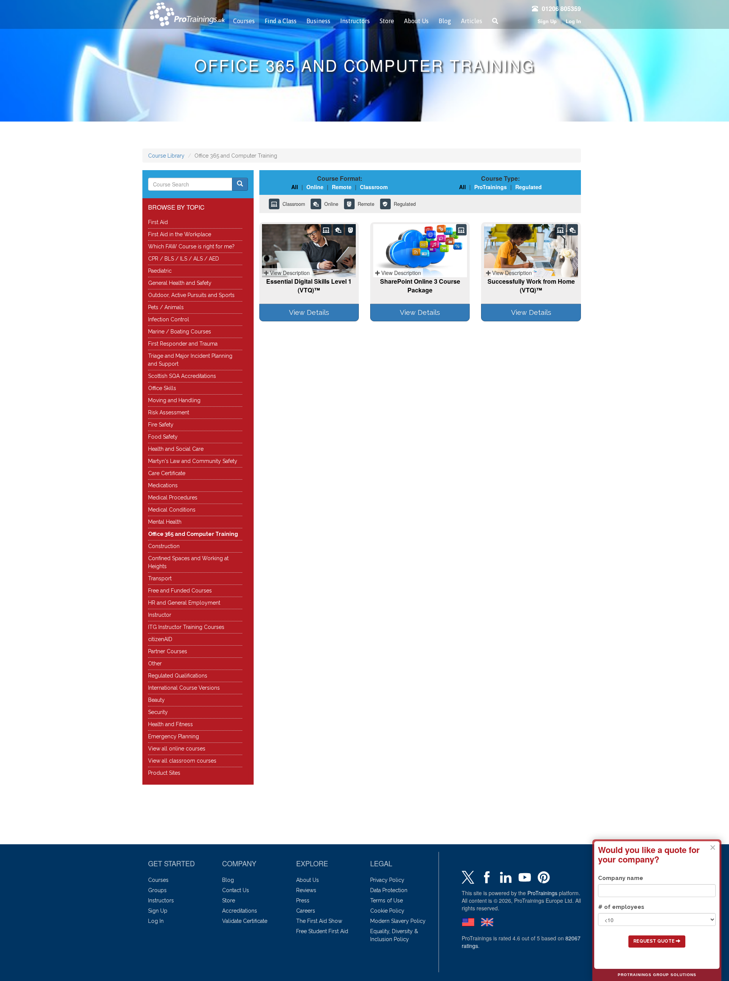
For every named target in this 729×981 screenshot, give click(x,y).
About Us (416, 20)
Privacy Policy (387, 880)
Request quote (654, 941)
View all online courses (176, 749)
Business (318, 20)
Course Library (166, 156)
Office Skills (162, 388)
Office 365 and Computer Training (193, 534)
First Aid (158, 222)
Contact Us (235, 890)
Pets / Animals (166, 307)
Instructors (355, 20)
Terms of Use (386, 900)
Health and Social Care (176, 449)
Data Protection (388, 890)
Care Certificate (166, 473)
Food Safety (163, 437)
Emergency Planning (173, 736)
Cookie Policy (387, 911)
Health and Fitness (170, 724)
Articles (471, 20)
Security (158, 712)
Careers (305, 911)
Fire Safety (161, 425)
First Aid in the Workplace (179, 234)
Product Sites (164, 773)
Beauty (156, 700)
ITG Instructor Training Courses (186, 627)
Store (387, 20)
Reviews (306, 890)
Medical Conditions (172, 510)
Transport (160, 578)
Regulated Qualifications (177, 676)
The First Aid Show (319, 921)
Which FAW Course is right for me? (191, 246)
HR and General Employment (184, 603)
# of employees (621, 907)
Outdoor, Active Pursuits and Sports (191, 295)
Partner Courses (167, 651)
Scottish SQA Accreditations (182, 376)
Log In (573, 21)
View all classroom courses (182, 761)
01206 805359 (561, 8)
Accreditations (239, 911)
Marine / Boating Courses (179, 332)
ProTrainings (542, 893)
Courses (244, 20)
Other (155, 663)
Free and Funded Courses (180, 591)
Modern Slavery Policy (398, 921)
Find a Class (281, 20)
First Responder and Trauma (183, 344)
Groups (157, 890)
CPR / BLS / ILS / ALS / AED (183, 259)
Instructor (159, 615)
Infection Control (168, 319)
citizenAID (160, 639)
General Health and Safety (179, 283)
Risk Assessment (168, 412)
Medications (163, 485)
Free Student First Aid (322, 931)
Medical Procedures (172, 497)
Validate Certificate (244, 921)
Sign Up (547, 21)
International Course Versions (184, 688)
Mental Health (164, 522)
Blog (445, 20)
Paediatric (160, 271)
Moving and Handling (174, 400)
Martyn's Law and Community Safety (192, 461)
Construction (164, 546)
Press (302, 900)
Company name (620, 878)
